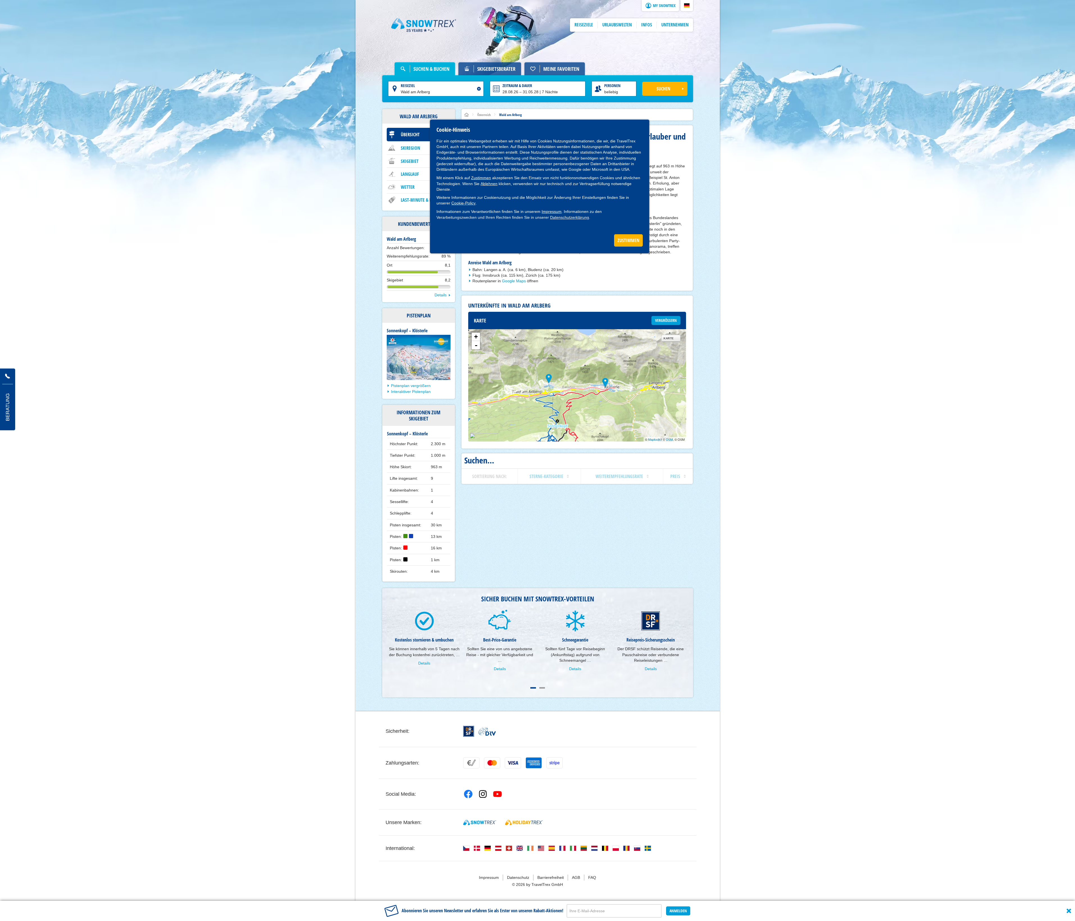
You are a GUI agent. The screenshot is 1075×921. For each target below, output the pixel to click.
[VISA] (513, 762)
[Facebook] (468, 794)
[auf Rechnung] (471, 762)
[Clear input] (479, 89)
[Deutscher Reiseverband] (487, 731)
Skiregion (410, 148)
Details (440, 295)
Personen (612, 85)
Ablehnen (489, 183)
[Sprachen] (466, 848)
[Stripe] (554, 762)
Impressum (552, 211)
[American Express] (534, 762)
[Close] (1069, 911)
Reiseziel (408, 85)
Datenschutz (518, 877)
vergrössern (666, 320)
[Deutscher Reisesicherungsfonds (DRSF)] (468, 731)
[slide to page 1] (533, 688)
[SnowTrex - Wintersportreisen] (479, 822)
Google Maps (514, 281)
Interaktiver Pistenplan (411, 391)
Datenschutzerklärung (569, 217)
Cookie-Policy (463, 203)
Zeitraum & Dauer (517, 85)
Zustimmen (481, 178)
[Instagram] (483, 794)
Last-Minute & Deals (420, 200)
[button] (687, 5)
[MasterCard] (492, 762)
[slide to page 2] (542, 688)
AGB (576, 877)
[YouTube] (497, 794)
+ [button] (476, 336)
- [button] (476, 345)
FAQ (592, 877)
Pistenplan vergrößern (411, 385)
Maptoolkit (655, 439)
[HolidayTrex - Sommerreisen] (524, 822)
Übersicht (410, 134)
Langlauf (410, 174)
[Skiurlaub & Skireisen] (423, 25)
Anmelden (678, 910)
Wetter (408, 187)
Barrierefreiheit (550, 877)
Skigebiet (409, 161)
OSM (669, 439)
